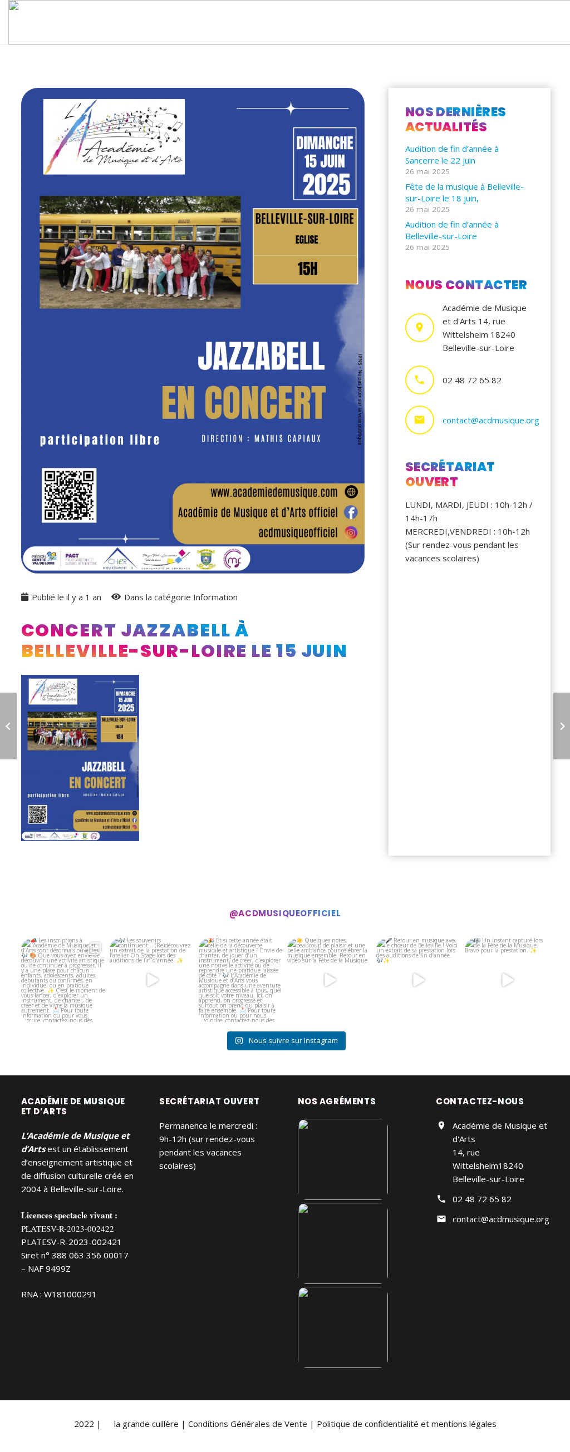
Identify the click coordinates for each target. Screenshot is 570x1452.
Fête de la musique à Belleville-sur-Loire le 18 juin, (464, 192)
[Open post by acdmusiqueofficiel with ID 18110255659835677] (418, 980)
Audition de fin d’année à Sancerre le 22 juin (452, 154)
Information (215, 596)
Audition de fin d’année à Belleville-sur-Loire (452, 230)
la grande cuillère (146, 1423)
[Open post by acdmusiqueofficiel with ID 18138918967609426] (507, 980)
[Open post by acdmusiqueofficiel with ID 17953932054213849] (329, 980)
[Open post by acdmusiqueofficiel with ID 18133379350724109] (63, 980)
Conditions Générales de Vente (247, 1423)
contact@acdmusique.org (491, 420)
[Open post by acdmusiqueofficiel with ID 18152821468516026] (152, 980)
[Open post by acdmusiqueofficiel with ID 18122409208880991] (241, 980)
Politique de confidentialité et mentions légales (407, 1423)
